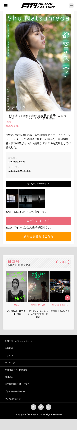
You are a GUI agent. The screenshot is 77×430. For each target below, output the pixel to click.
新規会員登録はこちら (38, 236)
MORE (62, 262)
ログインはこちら (38, 221)
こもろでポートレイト (19, 170)
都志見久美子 (13, 126)
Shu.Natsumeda (16, 161)
